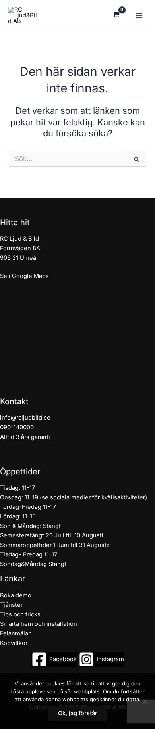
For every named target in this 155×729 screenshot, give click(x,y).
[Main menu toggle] (139, 15)
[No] (145, 701)
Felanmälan (16, 633)
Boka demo (15, 595)
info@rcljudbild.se (25, 417)
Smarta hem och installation (38, 623)
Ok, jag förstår (77, 713)
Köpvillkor (13, 643)
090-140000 (17, 427)
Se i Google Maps (24, 276)
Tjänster (11, 604)
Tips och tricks (20, 614)
